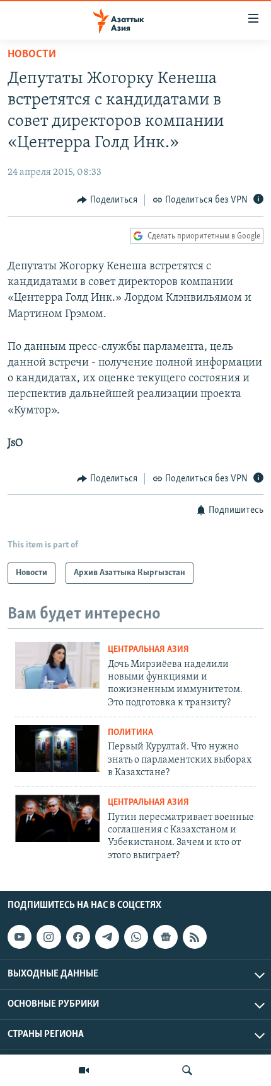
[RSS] (195, 937)
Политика (130, 732)
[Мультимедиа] (84, 1070)
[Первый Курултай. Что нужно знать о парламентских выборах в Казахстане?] (57, 748)
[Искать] (187, 1070)
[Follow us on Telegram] (107, 937)
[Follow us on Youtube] (20, 937)
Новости (32, 54)
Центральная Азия (148, 649)
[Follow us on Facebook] (78, 937)
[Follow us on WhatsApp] (136, 937)
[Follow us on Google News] (165, 937)
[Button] (107, 200)
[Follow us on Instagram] (49, 937)
